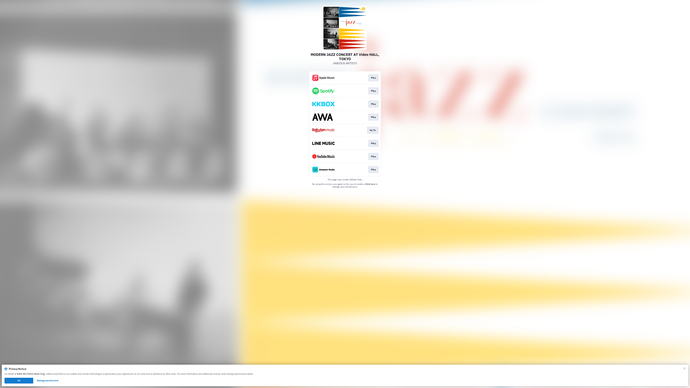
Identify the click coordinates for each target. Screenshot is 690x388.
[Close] (684, 368)
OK (18, 380)
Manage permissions (48, 380)
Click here (370, 184)
